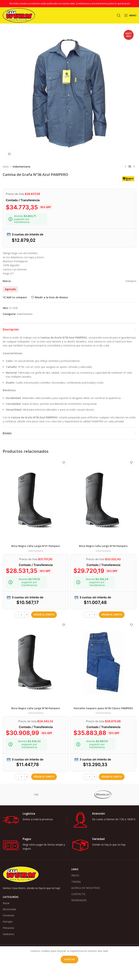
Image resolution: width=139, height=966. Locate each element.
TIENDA (76, 881)
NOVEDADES (79, 900)
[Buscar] (118, 15)
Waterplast (102, 794)
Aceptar (69, 959)
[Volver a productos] (130, 166)
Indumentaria (21, 166)
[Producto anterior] (125, 166)
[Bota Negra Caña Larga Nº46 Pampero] (36, 662)
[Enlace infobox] (35, 820)
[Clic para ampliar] (9, 154)
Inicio (6, 166)
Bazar (6, 903)
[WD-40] (36, 794)
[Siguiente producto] (134, 166)
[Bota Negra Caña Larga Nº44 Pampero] (103, 500)
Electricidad (9, 909)
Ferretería (8, 915)
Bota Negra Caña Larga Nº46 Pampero (35, 708)
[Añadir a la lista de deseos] (63, 462)
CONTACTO (78, 894)
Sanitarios (8, 934)
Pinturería (8, 928)
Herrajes (8, 921)
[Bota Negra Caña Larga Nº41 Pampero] (36, 500)
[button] (44, 614)
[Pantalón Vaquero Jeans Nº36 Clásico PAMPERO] (103, 662)
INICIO (75, 875)
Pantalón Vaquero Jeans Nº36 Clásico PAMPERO (103, 708)
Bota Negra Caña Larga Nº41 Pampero (35, 546)
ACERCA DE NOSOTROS (85, 888)
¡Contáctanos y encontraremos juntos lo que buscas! (103, 3)
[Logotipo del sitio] (19, 15)
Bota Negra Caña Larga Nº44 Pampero (103, 546)
